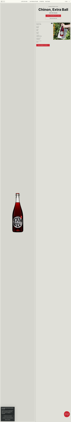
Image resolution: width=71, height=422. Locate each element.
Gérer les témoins (7, 419)
